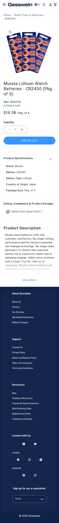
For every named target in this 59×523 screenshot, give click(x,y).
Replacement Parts (21, 413)
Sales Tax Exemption (22, 363)
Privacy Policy (18, 352)
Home (7, 15)
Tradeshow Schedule (22, 419)
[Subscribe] (41, 499)
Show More (30, 279)
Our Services (18, 312)
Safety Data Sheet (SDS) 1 (27, 211)
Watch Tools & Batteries (28, 15)
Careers (16, 307)
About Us (16, 302)
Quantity (9, 122)
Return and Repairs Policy (24, 358)
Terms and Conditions (22, 368)
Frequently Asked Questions (25, 403)
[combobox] (44, 5)
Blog (14, 393)
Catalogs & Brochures (22, 398)
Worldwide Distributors (23, 317)
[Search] (44, 5)
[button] (4, 4)
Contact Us (17, 347)
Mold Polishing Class (21, 408)
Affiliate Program (20, 322)
